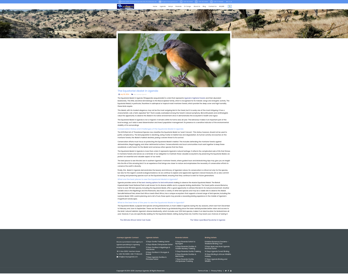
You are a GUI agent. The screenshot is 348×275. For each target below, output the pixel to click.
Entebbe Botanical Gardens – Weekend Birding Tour (216, 242)
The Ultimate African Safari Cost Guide (135, 220)
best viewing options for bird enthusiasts (157, 182)
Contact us (213, 6)
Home (155, 6)
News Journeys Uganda (140, 94)
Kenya (170, 6)
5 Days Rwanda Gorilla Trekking (188, 251)
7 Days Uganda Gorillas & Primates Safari (156, 258)
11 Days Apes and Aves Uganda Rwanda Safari (217, 247)
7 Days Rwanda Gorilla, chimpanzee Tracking (184, 260)
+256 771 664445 (136, 254)
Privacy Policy (216, 271)
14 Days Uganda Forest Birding (217, 251)
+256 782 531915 (124, 254)
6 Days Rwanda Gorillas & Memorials (185, 255)
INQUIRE (221, 6)
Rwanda (178, 6)
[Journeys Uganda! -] (125, 6)
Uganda (163, 6)
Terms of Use (203, 271)
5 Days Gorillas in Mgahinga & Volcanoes (158, 248)
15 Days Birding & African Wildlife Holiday (218, 255)
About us (197, 6)
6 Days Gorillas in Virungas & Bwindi (157, 253)
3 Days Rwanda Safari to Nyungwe (185, 242)
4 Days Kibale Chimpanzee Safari (159, 244)
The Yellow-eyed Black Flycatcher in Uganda (207, 220)
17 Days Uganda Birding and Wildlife (216, 260)
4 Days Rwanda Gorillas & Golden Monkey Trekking (185, 247)
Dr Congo (187, 6)
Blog (204, 6)
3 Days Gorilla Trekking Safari (157, 241)
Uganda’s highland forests (194, 98)
